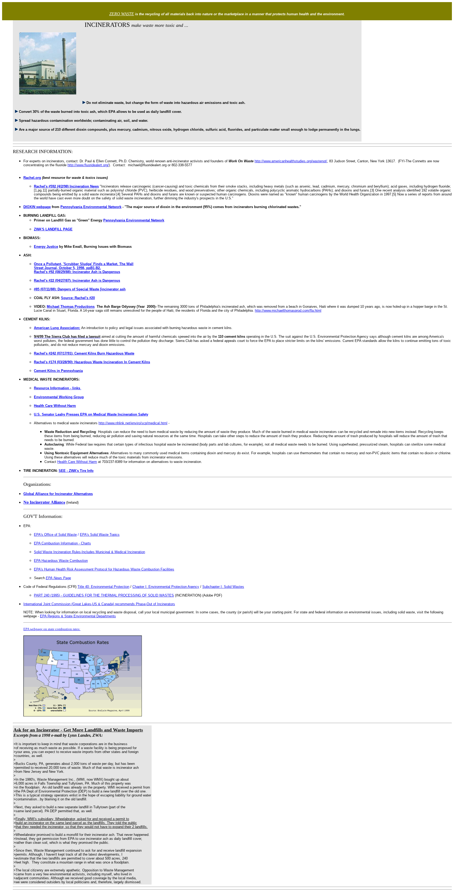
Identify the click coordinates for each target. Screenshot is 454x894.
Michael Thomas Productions (71, 307)
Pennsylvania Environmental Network (90, 207)
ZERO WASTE (121, 14)
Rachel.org (32, 178)
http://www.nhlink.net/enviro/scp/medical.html (133, 423)
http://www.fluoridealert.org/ (88, 165)
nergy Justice (47, 247)
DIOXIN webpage (37, 207)
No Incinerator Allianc (44, 502)
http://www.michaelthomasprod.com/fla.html (288, 310)
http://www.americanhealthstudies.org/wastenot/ (291, 161)
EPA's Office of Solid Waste (55, 535)
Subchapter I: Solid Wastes (223, 587)
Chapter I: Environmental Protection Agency (165, 587)
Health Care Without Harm (77, 462)
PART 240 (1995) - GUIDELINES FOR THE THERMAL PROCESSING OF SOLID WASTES (104, 595)
